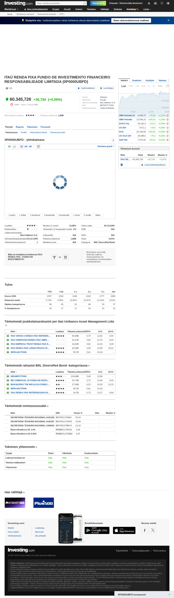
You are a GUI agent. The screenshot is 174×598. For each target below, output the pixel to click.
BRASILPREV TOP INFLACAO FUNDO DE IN (31, 384)
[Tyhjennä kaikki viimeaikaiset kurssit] (121, 164)
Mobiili (11, 528)
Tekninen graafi (105, 146)
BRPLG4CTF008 (19, 352)
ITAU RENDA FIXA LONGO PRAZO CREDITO (31, 348)
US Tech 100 (125, 136)
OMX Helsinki (125, 119)
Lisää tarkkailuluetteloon (155, 165)
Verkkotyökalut (14, 536)
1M (30, 146)
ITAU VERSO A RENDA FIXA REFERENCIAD (31, 336)
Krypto (56, 9)
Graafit (67, 9)
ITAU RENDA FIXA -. (130, 159)
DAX (121, 132)
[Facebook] (144, 530)
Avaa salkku (13, 532)
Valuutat (162, 80)
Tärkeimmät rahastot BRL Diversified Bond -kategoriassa (46, 365)
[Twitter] (153, 530)
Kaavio (20, 127)
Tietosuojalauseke (141, 550)
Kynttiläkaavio (9, 146)
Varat (9, 14)
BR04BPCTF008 (19, 376)
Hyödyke (150, 80)
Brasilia (103, 100)
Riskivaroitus (159, 550)
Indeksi (124, 80)
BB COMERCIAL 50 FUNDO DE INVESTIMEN (31, 380)
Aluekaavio (14, 146)
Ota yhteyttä (40, 536)
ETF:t (61, 14)
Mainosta (39, 532)
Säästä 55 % (98, 3)
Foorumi (45, 127)
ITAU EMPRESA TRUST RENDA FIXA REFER (31, 344)
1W (25, 146)
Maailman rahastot (25, 14)
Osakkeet (136, 80)
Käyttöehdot (122, 550)
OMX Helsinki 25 (127, 115)
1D (21, 146)
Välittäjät (104, 9)
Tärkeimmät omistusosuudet (25, 406)
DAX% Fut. (124, 123)
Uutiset (78, 9)
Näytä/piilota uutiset (38, 146)
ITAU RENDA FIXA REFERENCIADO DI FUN (31, 392)
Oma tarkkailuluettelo (37, 9)
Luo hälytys (108, 88)
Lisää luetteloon (87, 88)
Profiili (24, 132)
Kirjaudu (113, 3)
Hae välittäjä (13, 492)
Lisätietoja (40, 528)
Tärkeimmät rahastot (46, 14)
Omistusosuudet (57, 132)
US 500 (122, 128)
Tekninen (91, 9)
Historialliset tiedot (38, 132)
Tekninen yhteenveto (20, 447)
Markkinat (10, 9)
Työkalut (118, 9)
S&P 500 (123, 140)
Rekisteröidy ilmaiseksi (131, 3)
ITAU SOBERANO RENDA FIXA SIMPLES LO (31, 340)
